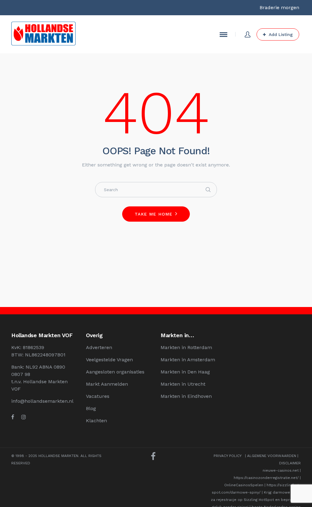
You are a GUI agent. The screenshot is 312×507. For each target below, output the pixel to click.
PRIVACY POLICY (227, 456)
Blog (91, 408)
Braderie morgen (279, 7)
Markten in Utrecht (183, 384)
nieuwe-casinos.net (281, 470)
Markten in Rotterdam (186, 347)
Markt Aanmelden (107, 384)
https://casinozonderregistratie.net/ (266, 478)
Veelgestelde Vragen (109, 359)
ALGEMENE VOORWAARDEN (271, 456)
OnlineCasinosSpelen (243, 485)
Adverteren (99, 347)
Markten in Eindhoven (186, 396)
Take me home (154, 214)
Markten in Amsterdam (188, 359)
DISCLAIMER (290, 463)
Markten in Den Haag (185, 372)
